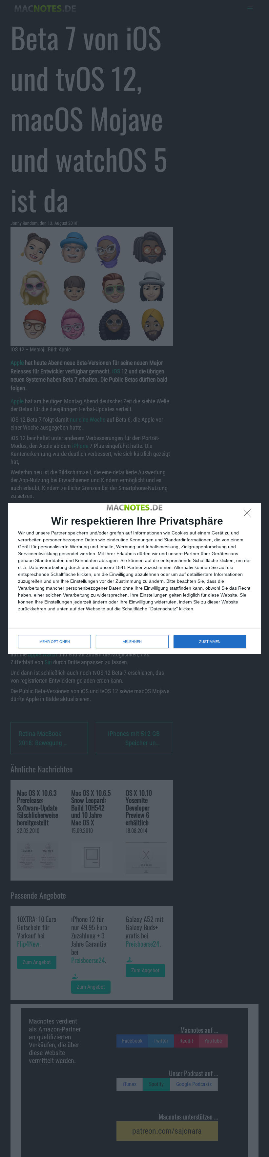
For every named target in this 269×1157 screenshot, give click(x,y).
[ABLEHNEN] (249, 514)
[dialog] (134, 578)
